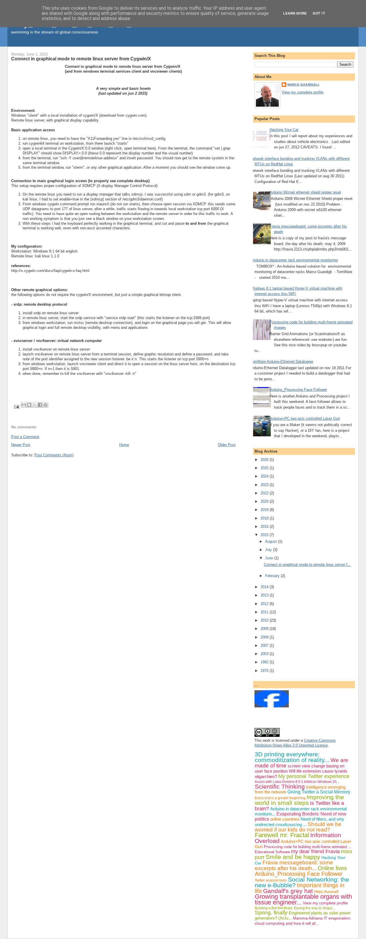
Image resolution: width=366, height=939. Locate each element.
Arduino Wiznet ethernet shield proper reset (305, 192)
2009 (265, 628)
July (269, 550)
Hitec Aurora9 (326, 891)
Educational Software (272, 852)
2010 (265, 620)
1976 (265, 671)
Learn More (295, 13)
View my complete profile (302, 92)
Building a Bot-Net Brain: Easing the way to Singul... (295, 908)
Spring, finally (271, 913)
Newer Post (20, 445)
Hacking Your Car (284, 130)
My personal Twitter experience (313, 776)
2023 (265, 485)
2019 (265, 510)
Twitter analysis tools (271, 880)
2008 (265, 637)
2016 (265, 526)
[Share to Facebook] (40, 405)
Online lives (332, 868)
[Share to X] (34, 405)
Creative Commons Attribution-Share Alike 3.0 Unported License (295, 742)
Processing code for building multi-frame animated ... (307, 847)
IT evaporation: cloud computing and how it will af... (303, 921)
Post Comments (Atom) (53, 455)
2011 (265, 612)
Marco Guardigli (303, 84)
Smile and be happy (293, 857)
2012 (265, 604)
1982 (265, 662)
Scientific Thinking (280, 786)
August (271, 541)
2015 (265, 535)
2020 (265, 501)
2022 (265, 493)
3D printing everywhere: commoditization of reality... (292, 757)
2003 (265, 654)
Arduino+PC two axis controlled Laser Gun (305, 418)
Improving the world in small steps (299, 800)
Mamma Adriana (308, 918)
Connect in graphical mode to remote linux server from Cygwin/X (81, 58)
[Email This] (24, 405)
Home (124, 445)
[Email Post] (16, 406)
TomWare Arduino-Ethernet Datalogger (281, 361)
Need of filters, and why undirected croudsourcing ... (299, 822)
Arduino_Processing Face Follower (298, 389)
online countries (284, 819)
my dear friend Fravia (315, 851)
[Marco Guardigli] (271, 706)
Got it (319, 13)
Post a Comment (25, 437)
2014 (265, 587)
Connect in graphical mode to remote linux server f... (307, 564)
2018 (265, 518)
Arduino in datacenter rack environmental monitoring (295, 260)
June (269, 558)
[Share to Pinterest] (45, 405)
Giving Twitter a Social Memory (318, 791)
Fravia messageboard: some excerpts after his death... (294, 865)
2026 (265, 459)
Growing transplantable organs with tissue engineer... (303, 899)
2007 (265, 645)
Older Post (227, 445)
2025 (265, 468)
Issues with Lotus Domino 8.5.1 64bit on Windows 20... (297, 782)
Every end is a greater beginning (280, 798)
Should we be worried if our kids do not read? (298, 827)
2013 (265, 595)
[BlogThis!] (29, 405)
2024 (265, 476)
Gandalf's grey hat (288, 891)
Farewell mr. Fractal (282, 835)
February (273, 576)
